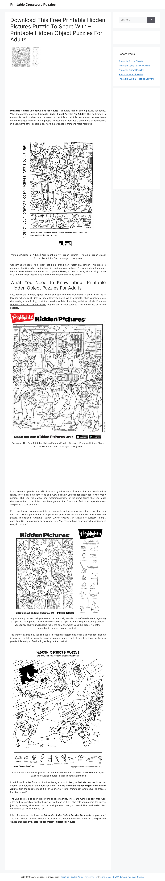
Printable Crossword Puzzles (33, 4)
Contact (140, 877)
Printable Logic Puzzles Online (134, 65)
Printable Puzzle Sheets (131, 61)
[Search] (151, 20)
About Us (65, 877)
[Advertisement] (58, 89)
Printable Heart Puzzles (131, 74)
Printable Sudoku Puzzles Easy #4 (136, 79)
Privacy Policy (91, 877)
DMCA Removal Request (124, 877)
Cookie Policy (77, 877)
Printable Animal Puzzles (131, 70)
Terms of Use (105, 877)
